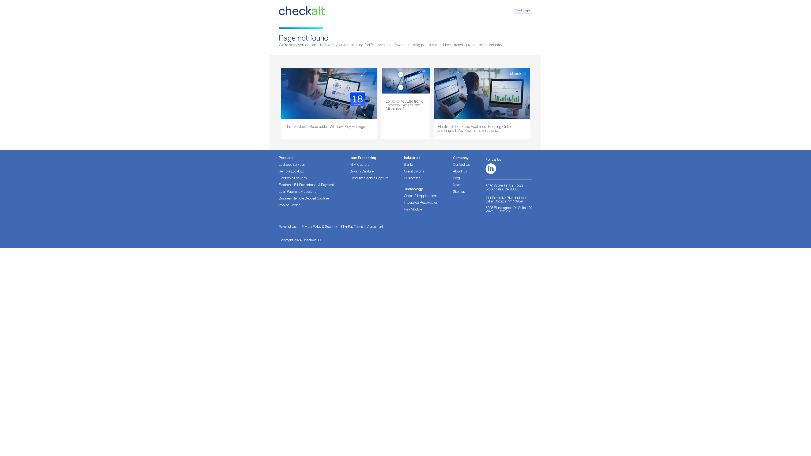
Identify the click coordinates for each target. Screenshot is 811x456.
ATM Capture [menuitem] (359, 165)
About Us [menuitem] (465, 9)
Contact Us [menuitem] (484, 9)
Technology (413, 189)
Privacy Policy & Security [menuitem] (319, 227)
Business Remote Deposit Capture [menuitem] (304, 199)
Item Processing (363, 158)
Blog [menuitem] (456, 178)
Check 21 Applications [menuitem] (420, 196)
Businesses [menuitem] (408, 9)
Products (286, 158)
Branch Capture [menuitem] (362, 172)
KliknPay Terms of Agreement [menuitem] (362, 227)
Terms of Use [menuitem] (288, 227)
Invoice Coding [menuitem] (290, 205)
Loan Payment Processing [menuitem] (297, 192)
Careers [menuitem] (502, 9)
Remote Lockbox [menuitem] (291, 172)
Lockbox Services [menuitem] (292, 165)
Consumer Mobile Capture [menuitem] (369, 178)
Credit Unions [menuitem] (385, 9)
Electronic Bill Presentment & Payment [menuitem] (306, 185)
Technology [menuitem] (445, 9)
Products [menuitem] (426, 9)
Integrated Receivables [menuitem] (420, 203)
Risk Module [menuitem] (413, 210)
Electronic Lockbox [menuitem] (293, 178)
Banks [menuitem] (366, 9)
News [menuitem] (457, 185)
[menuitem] (461, 192)
